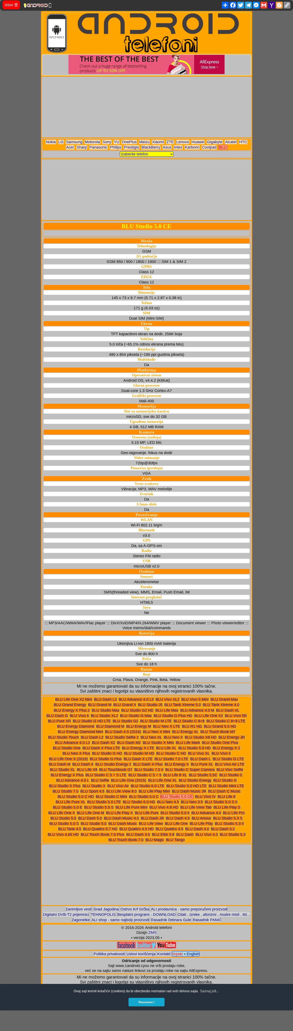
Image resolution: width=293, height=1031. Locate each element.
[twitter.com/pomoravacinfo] (146, 947)
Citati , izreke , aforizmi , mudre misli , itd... (213, 914)
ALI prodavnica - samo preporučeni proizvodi (189, 909)
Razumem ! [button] (147, 1002)
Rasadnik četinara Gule (171, 920)
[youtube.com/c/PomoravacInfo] (166, 947)
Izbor (11, 5)
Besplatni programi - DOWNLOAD (146, 914)
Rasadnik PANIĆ (207, 920)
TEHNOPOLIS (103, 914)
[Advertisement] (146, 107)
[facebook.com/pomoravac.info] (126, 947)
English (193, 954)
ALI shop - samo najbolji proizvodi (120, 920)
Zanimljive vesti (78, 909)
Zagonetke (81, 920)
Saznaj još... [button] (209, 991)
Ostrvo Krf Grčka (135, 909)
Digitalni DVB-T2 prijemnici (66, 914)
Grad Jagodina (106, 909)
